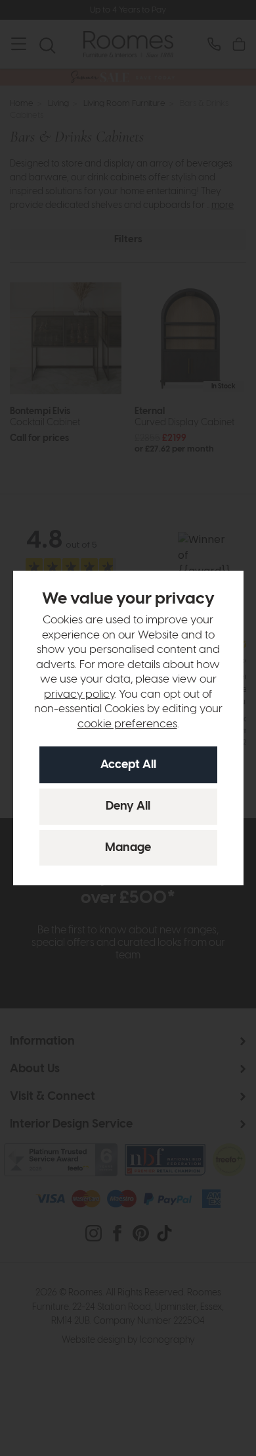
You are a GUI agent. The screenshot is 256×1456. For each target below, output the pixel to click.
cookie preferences (127, 724)
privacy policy (79, 694)
